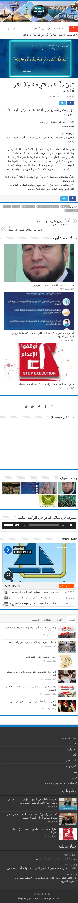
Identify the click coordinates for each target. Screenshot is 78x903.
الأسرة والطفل (70, 766)
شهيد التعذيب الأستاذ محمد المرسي (53, 284)
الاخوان (66, 207)
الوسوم (35, 620)
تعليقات (48, 620)
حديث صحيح (29, 207)
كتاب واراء (72, 749)
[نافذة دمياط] (39, 11)
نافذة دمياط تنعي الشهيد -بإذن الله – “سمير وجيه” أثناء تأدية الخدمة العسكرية (32, 801)
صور (75, 771)
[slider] (9, 525)
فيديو (74, 777)
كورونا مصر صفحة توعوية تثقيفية (61, 783)
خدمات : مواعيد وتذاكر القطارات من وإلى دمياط (32, 642)
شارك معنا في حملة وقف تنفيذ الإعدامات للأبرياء (46, 384)
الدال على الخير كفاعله (48, 207)
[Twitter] (39, 406)
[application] (39, 525)
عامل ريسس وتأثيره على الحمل (40, 657)
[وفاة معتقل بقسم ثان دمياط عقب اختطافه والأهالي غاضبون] (67, 691)
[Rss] (52, 406)
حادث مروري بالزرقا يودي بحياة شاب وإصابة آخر (53, 221)
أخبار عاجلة (71, 743)
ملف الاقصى (71, 760)
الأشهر (71, 620)
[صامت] (17, 525)
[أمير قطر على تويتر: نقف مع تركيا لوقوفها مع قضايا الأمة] (67, 676)
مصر (7, 207)
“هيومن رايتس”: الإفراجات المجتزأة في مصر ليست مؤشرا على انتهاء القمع (32, 816)
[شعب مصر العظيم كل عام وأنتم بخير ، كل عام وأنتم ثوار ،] (67, 706)
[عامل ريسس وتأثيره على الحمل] (67, 661)
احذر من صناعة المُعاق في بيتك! (25, 228)
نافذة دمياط (71, 211)
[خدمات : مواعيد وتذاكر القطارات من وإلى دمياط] (67, 647)
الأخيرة (60, 620)
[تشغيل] (71, 525)
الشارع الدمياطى (69, 738)
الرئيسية (71, 34)
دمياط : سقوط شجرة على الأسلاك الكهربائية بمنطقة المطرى (38, 28)
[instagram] (26, 406)
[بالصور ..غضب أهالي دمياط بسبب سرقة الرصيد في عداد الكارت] (67, 632)
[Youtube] (32, 406)
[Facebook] (45, 406)
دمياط (16, 207)
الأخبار (62, 34)
